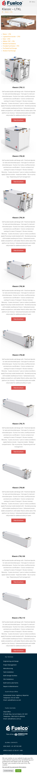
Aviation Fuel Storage (9, 51)
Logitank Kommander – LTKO (11, 36)
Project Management (10, 665)
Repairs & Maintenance (10, 686)
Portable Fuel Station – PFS (11, 46)
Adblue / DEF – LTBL (9, 41)
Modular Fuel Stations (9, 43)
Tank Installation (8, 672)
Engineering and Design (11, 661)
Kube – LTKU (6, 39)
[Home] (2, 12)
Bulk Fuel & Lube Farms (10, 683)
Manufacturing (8, 668)
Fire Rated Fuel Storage (10, 48)
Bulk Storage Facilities (10, 675)
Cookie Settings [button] (8, 771)
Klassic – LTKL (9, 12)
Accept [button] (18, 771)
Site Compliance (8, 679)
